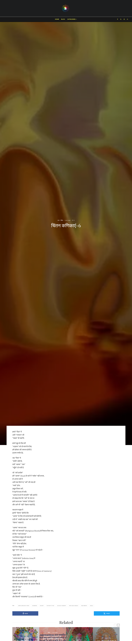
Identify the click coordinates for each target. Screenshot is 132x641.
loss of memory (62, 605)
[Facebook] (117, 19)
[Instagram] (124, 19)
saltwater (84, 605)
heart (42, 605)
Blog (63, 19)
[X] (121, 19)
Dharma (35, 605)
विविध (62, 220)
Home (57, 19)
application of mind (24, 605)
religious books (74, 605)
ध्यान (59, 220)
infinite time (50, 605)
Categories (71, 19)
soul (92, 605)
